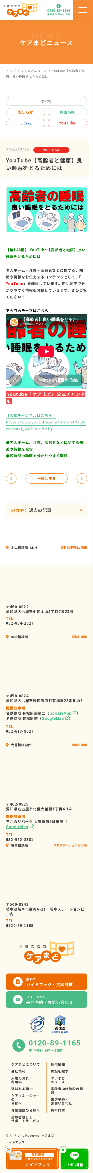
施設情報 (67, 111)
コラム (25, 122)
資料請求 (58, 1110)
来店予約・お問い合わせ (61, 1101)
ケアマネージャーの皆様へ (25, 1099)
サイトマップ (15, 1142)
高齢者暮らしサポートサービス (25, 1119)
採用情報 (58, 1064)
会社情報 (18, 1071)
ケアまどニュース (34, 70)
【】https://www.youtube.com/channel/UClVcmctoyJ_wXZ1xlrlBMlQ (46, 422)
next (82, 478)
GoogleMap (60, 713)
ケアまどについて (25, 1064)
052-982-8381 (20, 837)
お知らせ (25, 111)
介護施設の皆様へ (25, 1110)
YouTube (67, 122)
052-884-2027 (20, 621)
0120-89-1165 (20, 923)
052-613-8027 (20, 729)
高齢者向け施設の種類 (67, 1090)
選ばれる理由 (22, 1089)
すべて (46, 101)
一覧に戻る (46, 478)
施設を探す (60, 1071)
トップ (11, 70)
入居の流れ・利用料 (22, 1080)
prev (11, 478)
